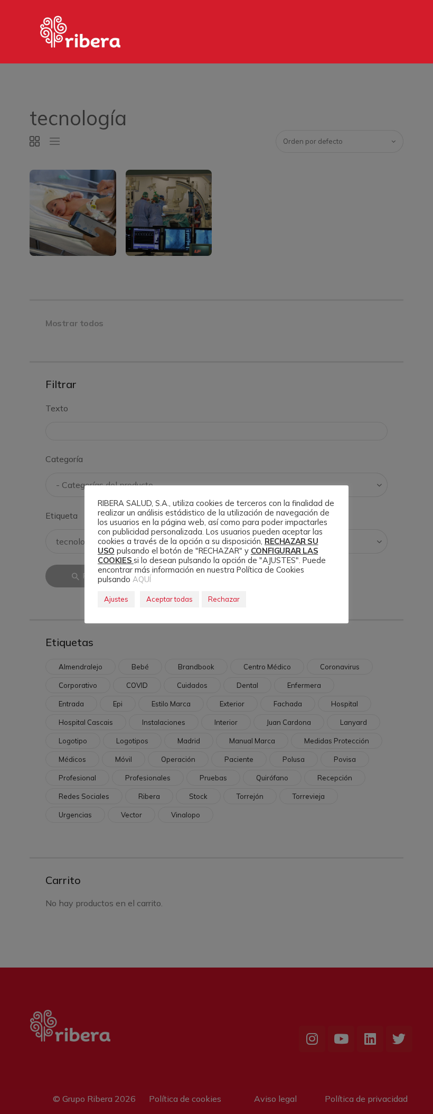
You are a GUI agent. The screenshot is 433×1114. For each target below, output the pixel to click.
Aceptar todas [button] (169, 599)
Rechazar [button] (224, 599)
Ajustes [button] (116, 599)
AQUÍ (142, 579)
